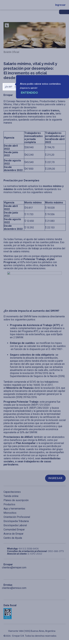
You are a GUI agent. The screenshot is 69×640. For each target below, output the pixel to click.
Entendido (29, 92)
